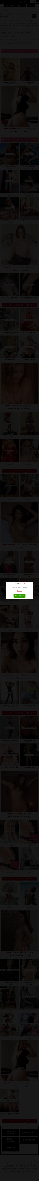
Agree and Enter (19, 595)
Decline (19, 591)
